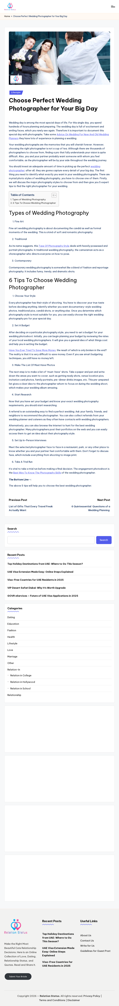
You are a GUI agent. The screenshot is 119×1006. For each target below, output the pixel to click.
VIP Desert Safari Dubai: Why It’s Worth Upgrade (36, 587)
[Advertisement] (59, 729)
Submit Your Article (18, 976)
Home (7, 16)
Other (10, 663)
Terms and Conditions (52, 1000)
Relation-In (13, 669)
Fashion (11, 630)
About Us (85, 935)
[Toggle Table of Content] (52, 195)
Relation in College (20, 675)
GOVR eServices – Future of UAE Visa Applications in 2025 (42, 595)
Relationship (14, 695)
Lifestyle (15, 92)
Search (12, 528)
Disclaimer (73, 1000)
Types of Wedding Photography (29, 199)
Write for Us (87, 945)
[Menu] (113, 7)
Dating (11, 617)
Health (11, 636)
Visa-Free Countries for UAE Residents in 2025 (35, 579)
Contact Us (87, 940)
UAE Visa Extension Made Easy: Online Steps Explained (40, 571)
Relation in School (20, 688)
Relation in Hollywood (22, 681)
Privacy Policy (91, 996)
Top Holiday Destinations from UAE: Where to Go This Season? (45, 563)
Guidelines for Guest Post (95, 951)
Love (10, 650)
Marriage (12, 656)
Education (13, 623)
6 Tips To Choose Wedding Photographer (34, 203)
